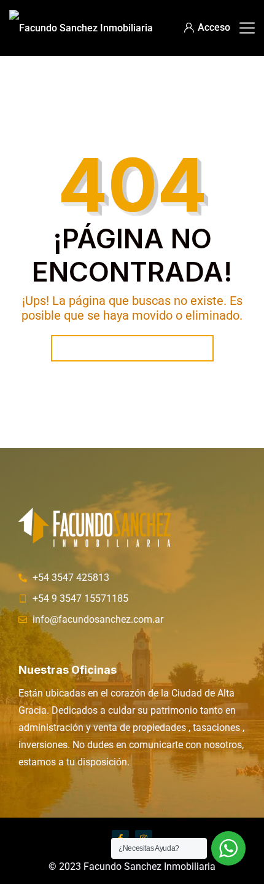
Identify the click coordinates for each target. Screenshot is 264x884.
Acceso (214, 27)
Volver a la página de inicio (132, 348)
